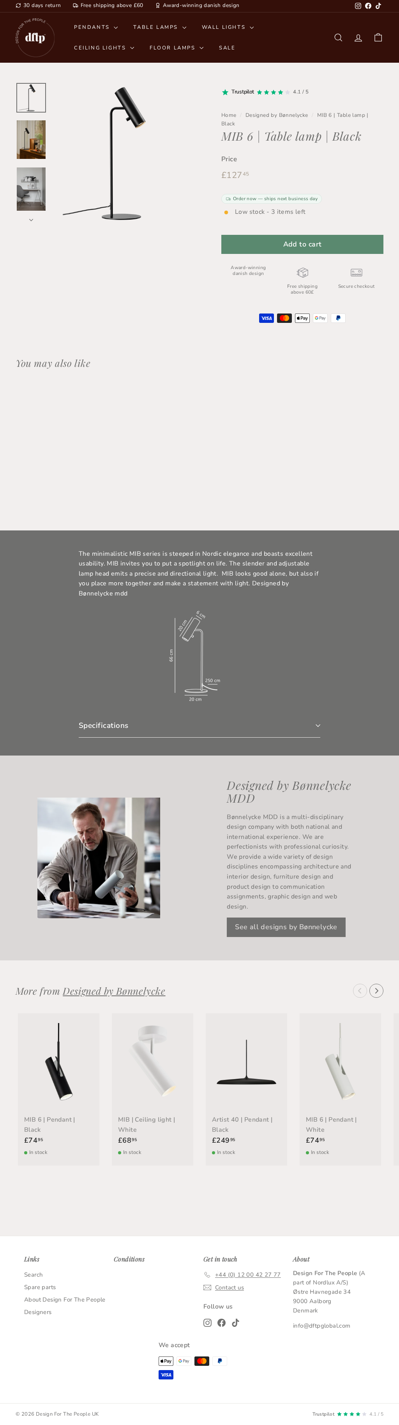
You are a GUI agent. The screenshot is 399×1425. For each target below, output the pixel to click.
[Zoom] (124, 153)
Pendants (93, 27)
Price (229, 159)
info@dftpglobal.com (322, 1326)
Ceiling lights (101, 47)
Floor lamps (174, 47)
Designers (38, 1312)
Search (33, 1275)
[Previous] (360, 991)
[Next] (31, 218)
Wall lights (225, 27)
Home (229, 115)
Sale (227, 47)
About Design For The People (65, 1299)
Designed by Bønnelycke (276, 115)
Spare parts (40, 1287)
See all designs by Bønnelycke (286, 927)
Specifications (104, 725)
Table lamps (156, 27)
